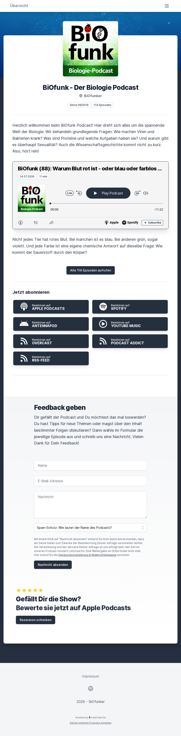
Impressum (90, 676)
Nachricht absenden (53, 565)
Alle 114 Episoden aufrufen (90, 270)
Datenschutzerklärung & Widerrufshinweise (87, 555)
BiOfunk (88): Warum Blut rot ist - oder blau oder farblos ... (90, 168)
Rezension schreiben (35, 620)
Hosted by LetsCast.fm (90, 717)
